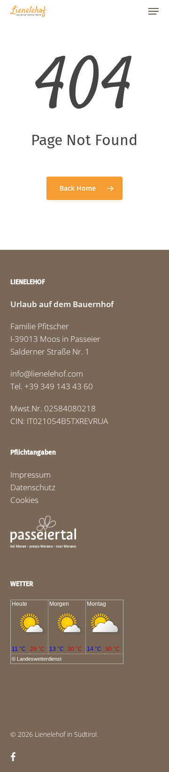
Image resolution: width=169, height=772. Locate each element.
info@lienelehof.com (46, 373)
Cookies (24, 499)
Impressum (30, 474)
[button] (153, 11)
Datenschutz (32, 487)
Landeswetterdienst (39, 659)
